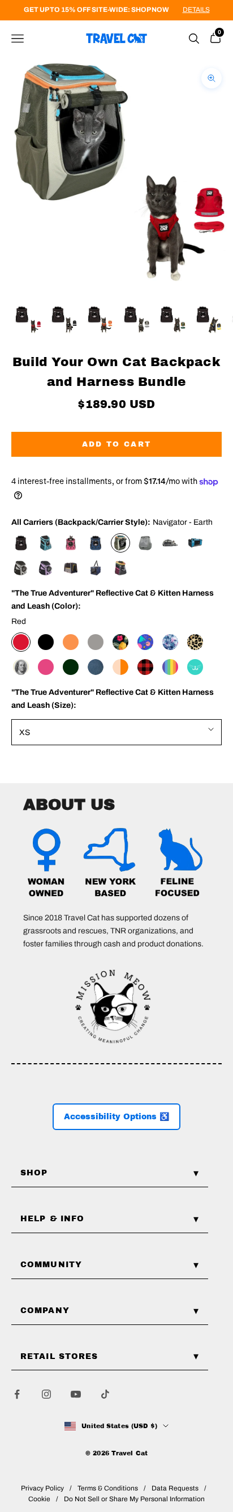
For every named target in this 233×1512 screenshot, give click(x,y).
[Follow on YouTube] (75, 1394)
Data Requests (175, 1488)
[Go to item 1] (27, 319)
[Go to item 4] (136, 319)
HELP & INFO (52, 1218)
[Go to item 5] (172, 319)
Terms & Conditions (107, 1488)
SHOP (34, 1173)
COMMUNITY (51, 1264)
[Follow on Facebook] (17, 1394)
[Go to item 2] (63, 319)
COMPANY (45, 1310)
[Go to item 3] (99, 319)
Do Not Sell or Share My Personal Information (134, 1499)
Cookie (39, 1499)
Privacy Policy (42, 1488)
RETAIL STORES (59, 1356)
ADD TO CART (117, 444)
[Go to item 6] (208, 319)
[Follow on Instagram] (46, 1394)
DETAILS (196, 10)
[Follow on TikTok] (105, 1394)
